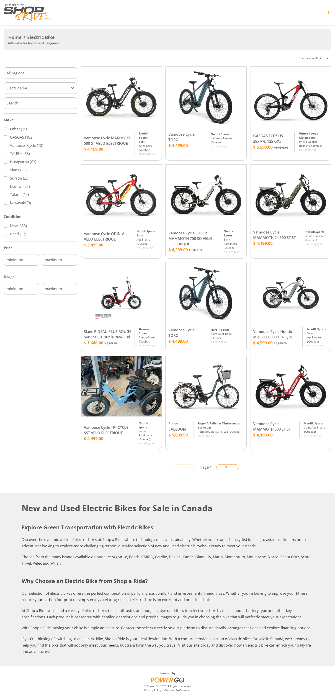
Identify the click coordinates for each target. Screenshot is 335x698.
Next (228, 467)
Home (15, 37)
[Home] (28, 13)
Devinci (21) (20, 186)
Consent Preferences (177, 690)
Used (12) (18, 233)
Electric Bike (41, 37)
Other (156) (19, 129)
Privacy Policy (152, 690)
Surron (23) (19, 178)
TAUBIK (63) (20, 153)
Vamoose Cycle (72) (26, 145)
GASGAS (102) (22, 137)
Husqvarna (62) (23, 161)
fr (329, 13)
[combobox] (40, 73)
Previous (184, 467)
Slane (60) (18, 170)
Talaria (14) (19, 194)
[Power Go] (167, 679)
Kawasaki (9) (20, 202)
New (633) (18, 225)
